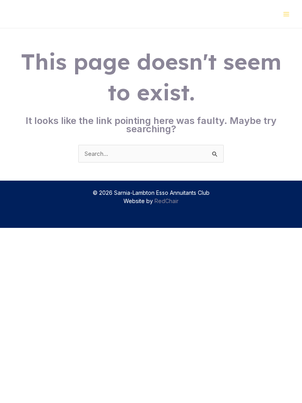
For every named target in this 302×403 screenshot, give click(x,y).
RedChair (167, 201)
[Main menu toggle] (286, 14)
